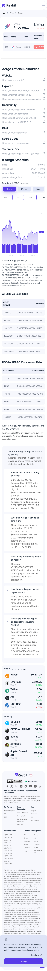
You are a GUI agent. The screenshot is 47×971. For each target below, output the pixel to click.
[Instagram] (35, 786)
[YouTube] (30, 786)
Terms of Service (22, 813)
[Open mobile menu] (43, 5)
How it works (35, 820)
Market (24, 189)
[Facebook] (26, 786)
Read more (36, 955)
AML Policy (20, 824)
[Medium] (16, 786)
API (5, 814)
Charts (9, 189)
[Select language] (31, 775)
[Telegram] (7, 786)
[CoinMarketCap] (40, 786)
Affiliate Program (9, 810)
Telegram (33, 810)
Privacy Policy (21, 816)
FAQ (32, 817)
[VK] (21, 786)
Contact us (34, 814)
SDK (5, 817)
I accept (23, 961)
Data (38, 189)
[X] (11, 786)
